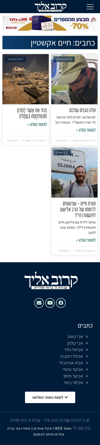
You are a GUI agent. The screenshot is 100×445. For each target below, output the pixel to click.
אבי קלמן (75, 343)
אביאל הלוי (74, 350)
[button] (90, 6)
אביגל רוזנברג (71, 356)
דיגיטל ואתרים (44, 428)
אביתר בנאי (73, 382)
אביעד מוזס (73, 376)
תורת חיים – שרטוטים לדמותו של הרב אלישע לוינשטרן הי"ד (78, 209)
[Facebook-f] (61, 303)
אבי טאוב (75, 336)
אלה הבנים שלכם (82, 110)
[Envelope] (39, 303)
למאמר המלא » (86, 130)
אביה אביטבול (71, 363)
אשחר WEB (63, 428)
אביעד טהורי (72, 369)
